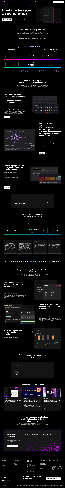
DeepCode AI (4, 466)
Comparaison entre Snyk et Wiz (57, 470)
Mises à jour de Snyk (30, 471)
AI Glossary (16, 465)
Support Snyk (29, 467)
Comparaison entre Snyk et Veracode (56, 465)
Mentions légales (19, 485)
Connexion (40, 1)
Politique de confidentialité (26, 485)
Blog (15, 463)
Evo (2, 464)
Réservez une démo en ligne (58, 1)
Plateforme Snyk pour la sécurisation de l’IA (6, 462)
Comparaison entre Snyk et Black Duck (57, 469)
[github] (6, 480)
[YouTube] (3, 480)
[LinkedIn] (5, 480)
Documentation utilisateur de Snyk (31, 466)
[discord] (9, 480)
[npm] (7, 480)
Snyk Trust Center (30, 472)
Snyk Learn (29, 464)
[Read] (24, 408)
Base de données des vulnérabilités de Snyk (30, 470)
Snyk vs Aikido (54, 472)
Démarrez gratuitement (7, 19)
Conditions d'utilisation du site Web (36, 485)
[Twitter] (2, 480)
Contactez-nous (45, 441)
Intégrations (4, 465)
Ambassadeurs (41, 468)
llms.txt (15, 467)
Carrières (41, 465)
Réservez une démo (42, 464)
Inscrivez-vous (48, 1)
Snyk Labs (28, 463)
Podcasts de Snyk (17, 464)
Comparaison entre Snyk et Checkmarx (56, 467)
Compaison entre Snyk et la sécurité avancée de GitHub (56, 462)
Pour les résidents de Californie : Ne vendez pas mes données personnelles (52, 485)
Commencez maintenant (12, 446)
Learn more (42, 153)
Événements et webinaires (43, 467)
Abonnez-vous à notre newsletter (53, 478)
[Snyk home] (3, 2)
